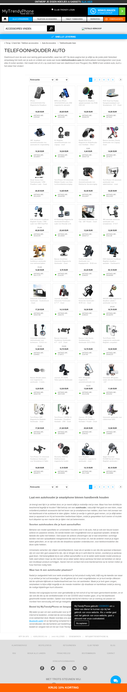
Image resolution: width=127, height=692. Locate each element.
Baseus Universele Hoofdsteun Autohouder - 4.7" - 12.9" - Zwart (63, 340)
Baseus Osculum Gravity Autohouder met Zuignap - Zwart (112, 143)
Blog (112, 645)
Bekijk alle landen (36, 653)
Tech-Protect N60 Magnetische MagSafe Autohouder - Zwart (38, 419)
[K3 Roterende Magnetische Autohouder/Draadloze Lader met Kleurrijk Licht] (64, 216)
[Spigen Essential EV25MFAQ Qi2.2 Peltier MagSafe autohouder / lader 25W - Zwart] (112, 454)
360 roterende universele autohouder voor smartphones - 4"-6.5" (111, 222)
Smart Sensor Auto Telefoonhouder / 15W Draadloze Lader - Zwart (38, 182)
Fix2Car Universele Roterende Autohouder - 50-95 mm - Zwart (87, 301)
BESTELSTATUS (45, 645)
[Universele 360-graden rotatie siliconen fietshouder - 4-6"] (112, 375)
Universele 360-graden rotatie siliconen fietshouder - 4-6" (112, 380)
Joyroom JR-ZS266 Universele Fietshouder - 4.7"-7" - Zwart (62, 301)
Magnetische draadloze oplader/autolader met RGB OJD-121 (88, 103)
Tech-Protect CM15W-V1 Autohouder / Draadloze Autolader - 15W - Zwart (63, 419)
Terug (8, 43)
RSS (14, 653)
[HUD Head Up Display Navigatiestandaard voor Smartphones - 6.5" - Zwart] (112, 98)
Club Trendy (93, 645)
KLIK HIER (87, 1)
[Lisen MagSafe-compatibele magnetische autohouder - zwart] (88, 454)
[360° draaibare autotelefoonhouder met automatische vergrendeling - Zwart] (39, 137)
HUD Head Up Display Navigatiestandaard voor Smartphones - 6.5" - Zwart (112, 103)
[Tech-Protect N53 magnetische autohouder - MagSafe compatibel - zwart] (112, 335)
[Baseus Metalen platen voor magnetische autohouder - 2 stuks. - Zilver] (39, 375)
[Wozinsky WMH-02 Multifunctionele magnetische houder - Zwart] (64, 454)
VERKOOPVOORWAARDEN (63, 661)
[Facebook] (42, 668)
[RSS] (64, 668)
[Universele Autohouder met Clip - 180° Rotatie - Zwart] (88, 216)
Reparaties (95, 19)
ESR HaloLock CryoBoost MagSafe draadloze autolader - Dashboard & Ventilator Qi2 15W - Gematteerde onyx (112, 263)
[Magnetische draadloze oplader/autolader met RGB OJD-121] (88, 98)
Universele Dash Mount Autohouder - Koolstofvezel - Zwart (39, 301)
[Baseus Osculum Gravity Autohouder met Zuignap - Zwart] (112, 137)
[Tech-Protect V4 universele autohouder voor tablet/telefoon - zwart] (112, 177)
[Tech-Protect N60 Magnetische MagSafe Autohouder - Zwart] (39, 414)
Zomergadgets (116, 19)
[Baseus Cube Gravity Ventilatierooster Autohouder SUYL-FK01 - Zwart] (88, 335)
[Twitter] (53, 668)
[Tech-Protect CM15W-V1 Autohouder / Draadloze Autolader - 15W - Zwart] (64, 414)
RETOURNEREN (69, 645)
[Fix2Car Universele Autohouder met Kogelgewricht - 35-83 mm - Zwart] (88, 256)
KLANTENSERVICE (19, 645)
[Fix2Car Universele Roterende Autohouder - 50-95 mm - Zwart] (88, 295)
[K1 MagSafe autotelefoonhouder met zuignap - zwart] (64, 137)
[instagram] (85, 668)
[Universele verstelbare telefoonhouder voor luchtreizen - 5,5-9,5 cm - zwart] (39, 335)
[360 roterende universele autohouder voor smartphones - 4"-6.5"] (112, 216)
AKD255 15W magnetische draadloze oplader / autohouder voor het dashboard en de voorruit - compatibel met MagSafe (112, 303)
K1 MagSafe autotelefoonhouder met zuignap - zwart (62, 143)
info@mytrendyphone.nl (96, 636)
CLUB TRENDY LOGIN (64, 9)
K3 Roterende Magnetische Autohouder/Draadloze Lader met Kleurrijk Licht (63, 222)
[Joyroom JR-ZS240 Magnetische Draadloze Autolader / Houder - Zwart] (88, 414)
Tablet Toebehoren (74, 19)
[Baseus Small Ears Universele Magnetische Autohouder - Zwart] (64, 256)
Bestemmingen (88, 653)
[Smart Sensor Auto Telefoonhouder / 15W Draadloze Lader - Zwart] (39, 177)
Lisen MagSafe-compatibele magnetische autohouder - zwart (87, 459)
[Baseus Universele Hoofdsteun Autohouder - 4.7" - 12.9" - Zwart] (64, 335)
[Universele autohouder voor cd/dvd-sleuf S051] (112, 414)
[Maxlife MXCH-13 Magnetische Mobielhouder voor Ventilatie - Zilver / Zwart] (88, 137)
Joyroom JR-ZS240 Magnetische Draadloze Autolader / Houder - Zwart (88, 419)
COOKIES (104, 605)
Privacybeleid (63, 653)
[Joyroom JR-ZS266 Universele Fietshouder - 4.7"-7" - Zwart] (64, 295)
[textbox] (29, 28)
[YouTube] (74, 668)
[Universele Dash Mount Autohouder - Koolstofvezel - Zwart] (39, 295)
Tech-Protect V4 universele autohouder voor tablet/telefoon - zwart (112, 182)
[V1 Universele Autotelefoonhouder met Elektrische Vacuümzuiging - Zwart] (88, 177)
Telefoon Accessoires (47, 19)
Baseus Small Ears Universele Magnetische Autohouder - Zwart (62, 261)
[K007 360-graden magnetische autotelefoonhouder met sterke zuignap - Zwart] (88, 375)
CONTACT (111, 653)
